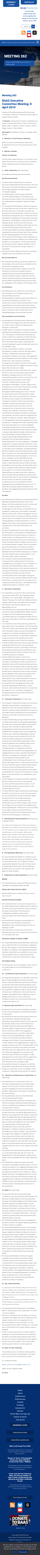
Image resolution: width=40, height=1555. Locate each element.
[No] (37, 1549)
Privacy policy (22, 1552)
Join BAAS (20, 1420)
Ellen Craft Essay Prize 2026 (20, 1446)
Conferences (20, 1396)
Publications (20, 1399)
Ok (14, 1552)
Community (20, 1408)
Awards (20, 1402)
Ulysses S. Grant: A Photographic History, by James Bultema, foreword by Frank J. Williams (20, 1460)
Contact (20, 1411)
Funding (20, 1405)
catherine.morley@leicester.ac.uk (19, 1364)
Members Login (20, 1425)
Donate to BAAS (20, 1417)
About (20, 1393)
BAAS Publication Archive (21, 62)
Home (8, 62)
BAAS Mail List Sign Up (20, 1414)
